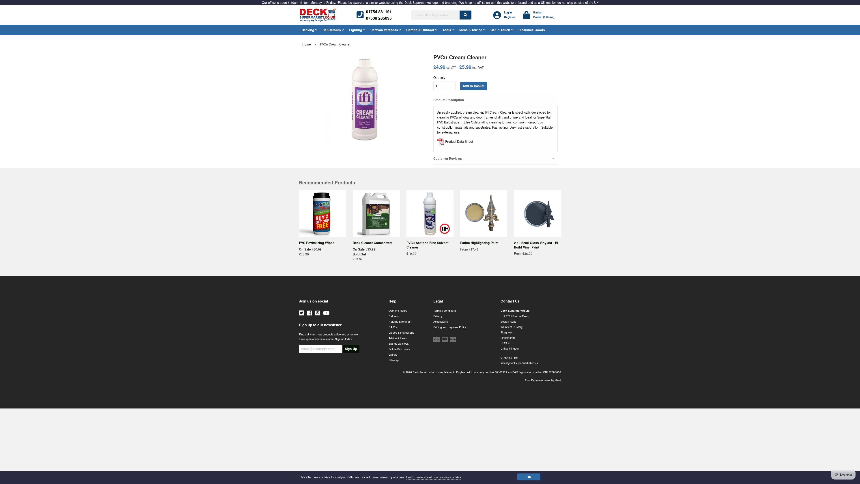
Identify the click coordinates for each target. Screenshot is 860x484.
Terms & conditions (444, 310)
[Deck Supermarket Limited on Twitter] (301, 313)
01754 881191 (379, 12)
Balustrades (332, 30)
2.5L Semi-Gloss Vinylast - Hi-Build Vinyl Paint (536, 244)
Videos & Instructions (401, 332)
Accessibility (440, 321)
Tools (447, 30)
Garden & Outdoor (420, 30)
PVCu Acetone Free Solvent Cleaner (427, 244)
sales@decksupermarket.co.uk (519, 363)
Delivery (394, 316)
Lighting (356, 30)
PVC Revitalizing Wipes (316, 242)
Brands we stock (398, 343)
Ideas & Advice (471, 30)
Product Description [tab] (448, 99)
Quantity (439, 77)
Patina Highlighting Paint (479, 242)
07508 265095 (379, 18)
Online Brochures (399, 349)
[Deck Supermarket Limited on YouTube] (326, 313)
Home (306, 44)
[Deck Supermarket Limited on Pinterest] (317, 313)
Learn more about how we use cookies (433, 477)
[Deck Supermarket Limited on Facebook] (309, 313)
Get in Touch (500, 30)
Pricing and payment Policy (450, 327)
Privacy (437, 316)
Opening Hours (398, 310)
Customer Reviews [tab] (447, 158)
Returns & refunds (400, 321)
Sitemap (394, 360)
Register (509, 17)
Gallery (393, 354)
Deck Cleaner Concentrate (373, 242)
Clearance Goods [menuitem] (531, 30)
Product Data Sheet (459, 141)
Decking (308, 30)
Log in (508, 12)
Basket (537, 12)
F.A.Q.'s (393, 327)
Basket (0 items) (543, 17)
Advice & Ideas (398, 338)
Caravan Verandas (384, 30)
